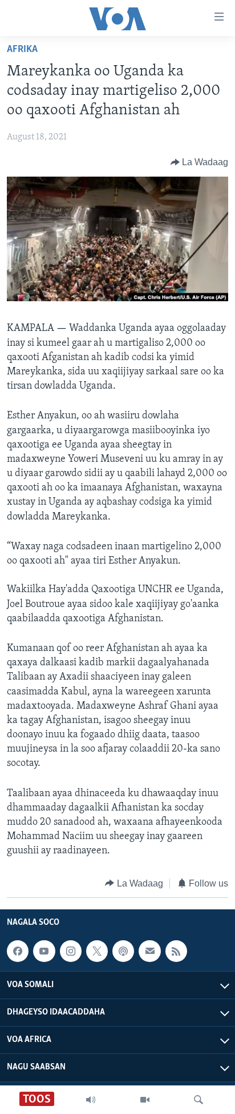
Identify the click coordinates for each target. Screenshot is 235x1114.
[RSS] (176, 951)
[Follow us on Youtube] (44, 951)
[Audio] (91, 1099)
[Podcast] (123, 951)
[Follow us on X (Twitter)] (97, 951)
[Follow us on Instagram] (71, 951)
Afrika (22, 50)
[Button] (200, 162)
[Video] (145, 1099)
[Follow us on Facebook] (18, 951)
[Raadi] (198, 1099)
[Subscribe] (149, 951)
